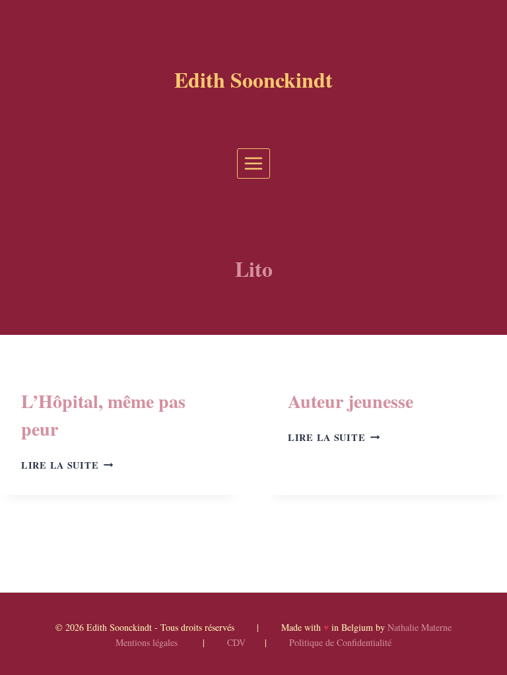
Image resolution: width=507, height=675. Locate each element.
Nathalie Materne (420, 627)
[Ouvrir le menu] (254, 163)
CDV (236, 642)
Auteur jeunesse (350, 401)
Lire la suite (67, 465)
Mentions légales (147, 642)
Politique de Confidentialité (340, 642)
